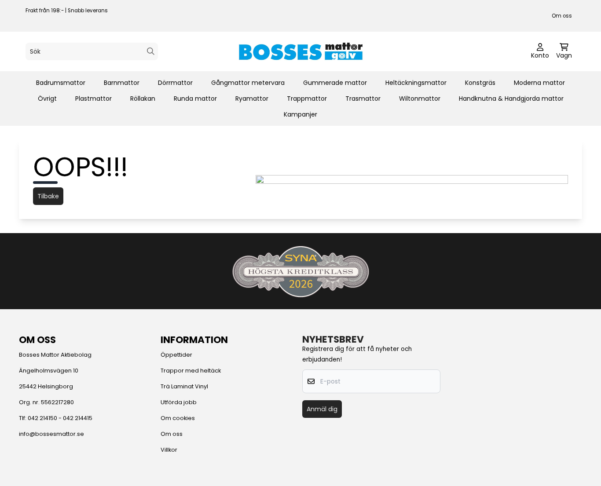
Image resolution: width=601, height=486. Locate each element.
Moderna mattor (539, 82)
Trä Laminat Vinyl (184, 386)
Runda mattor (195, 98)
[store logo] (300, 51)
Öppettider (176, 354)
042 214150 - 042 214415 (60, 418)
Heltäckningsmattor (416, 82)
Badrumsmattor (60, 82)
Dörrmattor (175, 82)
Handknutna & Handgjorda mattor (511, 98)
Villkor (169, 449)
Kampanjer (300, 114)
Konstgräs (480, 82)
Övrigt (47, 98)
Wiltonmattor (419, 98)
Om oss (562, 15)
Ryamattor (251, 98)
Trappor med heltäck (191, 370)
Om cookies (178, 418)
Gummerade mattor (335, 82)
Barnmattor (121, 82)
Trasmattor (363, 98)
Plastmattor (93, 98)
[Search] (150, 51)
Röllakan (142, 98)
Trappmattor (307, 98)
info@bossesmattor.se (51, 434)
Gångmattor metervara (248, 82)
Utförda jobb (179, 402)
